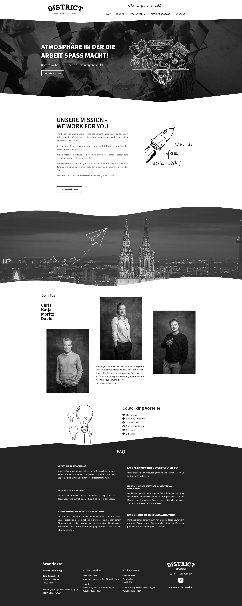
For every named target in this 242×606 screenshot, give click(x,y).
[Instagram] (180, 580)
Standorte (136, 14)
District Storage (160, 14)
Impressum (173, 587)
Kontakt (180, 14)
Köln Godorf (49, 576)
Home (108, 14)
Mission (120, 14)
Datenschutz (187, 587)
